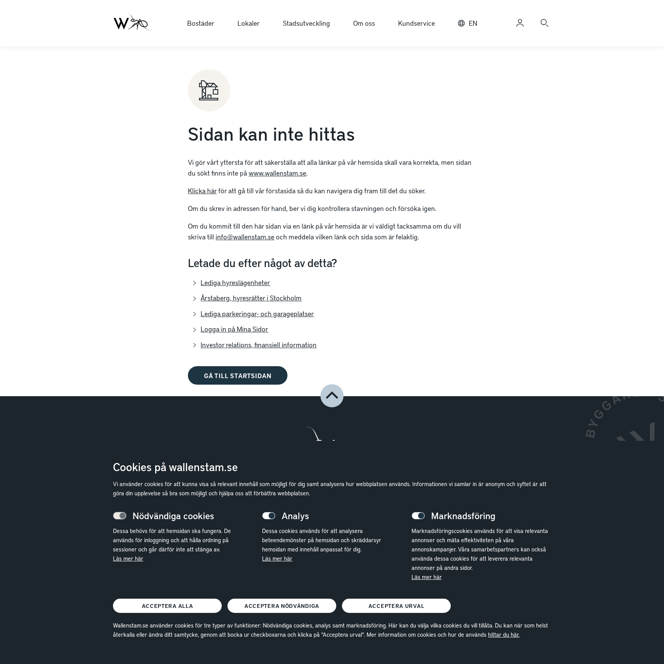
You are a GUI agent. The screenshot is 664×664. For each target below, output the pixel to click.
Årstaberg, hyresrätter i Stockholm (251, 297)
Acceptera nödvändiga (281, 605)
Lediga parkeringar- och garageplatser (257, 313)
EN (473, 23)
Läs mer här (128, 558)
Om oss (364, 23)
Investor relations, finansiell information (259, 344)
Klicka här (202, 190)
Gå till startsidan (237, 375)
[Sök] (544, 23)
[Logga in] (519, 23)
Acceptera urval (397, 605)
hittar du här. (504, 634)
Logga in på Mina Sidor (234, 329)
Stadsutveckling (306, 23)
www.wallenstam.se (277, 173)
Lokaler (248, 23)
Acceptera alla (167, 605)
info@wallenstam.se (245, 236)
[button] (332, 395)
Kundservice (416, 23)
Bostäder (200, 23)
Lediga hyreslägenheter (235, 282)
